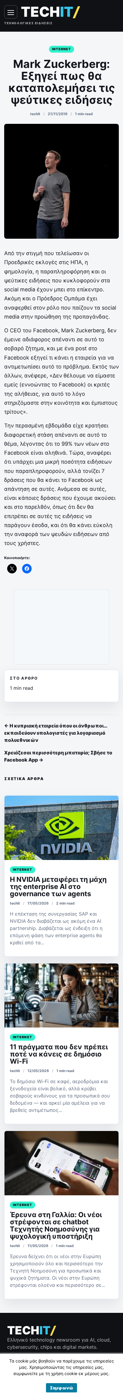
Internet (61, 49)
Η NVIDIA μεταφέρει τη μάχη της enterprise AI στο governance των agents (58, 886)
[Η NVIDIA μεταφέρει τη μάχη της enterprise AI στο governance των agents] (61, 828)
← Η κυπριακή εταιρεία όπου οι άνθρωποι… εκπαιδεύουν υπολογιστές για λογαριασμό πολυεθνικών (55, 733)
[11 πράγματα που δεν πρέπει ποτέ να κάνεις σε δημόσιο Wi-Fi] (61, 995)
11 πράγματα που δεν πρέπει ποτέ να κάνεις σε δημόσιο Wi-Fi (59, 1054)
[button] (61, 1388)
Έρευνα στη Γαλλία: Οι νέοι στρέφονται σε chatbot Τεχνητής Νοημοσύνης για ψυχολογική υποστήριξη (56, 1225)
